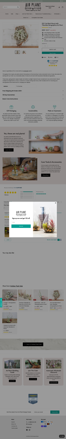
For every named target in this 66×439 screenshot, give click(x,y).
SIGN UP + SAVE (1, 303)
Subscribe (21, 226)
